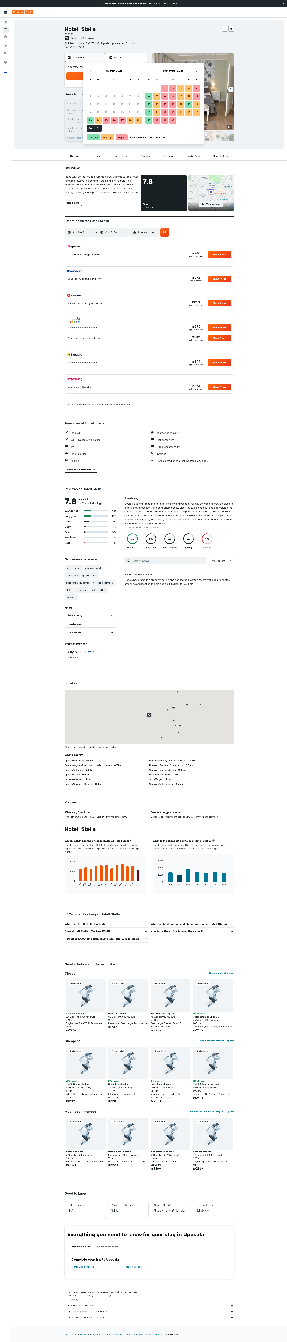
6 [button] (122, 96)
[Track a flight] (5, 53)
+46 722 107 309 (74, 47)
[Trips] (5, 62)
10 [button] (98, 104)
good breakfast (73, 568)
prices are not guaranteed (130, 1296)
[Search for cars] (5, 36)
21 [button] (130, 112)
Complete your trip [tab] (80, 1246)
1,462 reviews (86, 38)
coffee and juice (99, 590)
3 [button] (98, 96)
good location (89, 575)
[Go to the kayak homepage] (22, 12)
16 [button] (90, 112)
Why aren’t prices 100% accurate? (87, 1317)
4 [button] (106, 96)
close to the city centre (77, 582)
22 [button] (138, 112)
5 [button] (114, 96)
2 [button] (90, 96)
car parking (81, 590)
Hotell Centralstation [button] (77, 1084)
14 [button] (130, 104)
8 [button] (138, 96)
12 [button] (114, 104)
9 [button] (90, 104)
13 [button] (122, 104)
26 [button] (114, 120)
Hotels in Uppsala (133, 1266)
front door (71, 597)
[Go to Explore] (5, 46)
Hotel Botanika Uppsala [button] (206, 1016)
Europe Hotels (96, 1334)
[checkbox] (81, 654)
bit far (69, 590)
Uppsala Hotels (155, 1334)
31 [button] (98, 128)
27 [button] (122, 120)
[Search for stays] (5, 29)
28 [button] (130, 120)
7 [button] (130, 96)
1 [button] (138, 88)
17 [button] (98, 112)
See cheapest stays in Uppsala (217, 1040)
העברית (173, 3)
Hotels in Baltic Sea (135, 1334)
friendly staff (72, 575)
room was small (93, 568)
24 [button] (98, 120)
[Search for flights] (5, 22)
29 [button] (138, 120)
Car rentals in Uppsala (83, 1266)
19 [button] (114, 112)
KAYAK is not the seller (81, 1305)
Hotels (83, 1334)
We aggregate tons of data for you (88, 1311)
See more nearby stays (221, 973)
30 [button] (90, 128)
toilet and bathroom (103, 582)
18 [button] (106, 112)
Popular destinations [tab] (107, 1246)
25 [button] (106, 120)
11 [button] (106, 104)
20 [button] (122, 112)
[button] (283, 3)
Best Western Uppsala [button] (163, 1013)
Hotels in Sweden (115, 1334)
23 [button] (90, 120)
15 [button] (138, 104)
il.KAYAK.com (70, 1334)
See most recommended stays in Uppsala (211, 1111)
